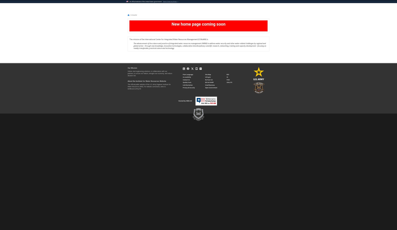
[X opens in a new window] (192, 69)
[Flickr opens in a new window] (201, 69)
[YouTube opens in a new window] (197, 69)
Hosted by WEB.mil (185, 101)
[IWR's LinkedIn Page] (184, 69)
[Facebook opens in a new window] (188, 69)
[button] (171, 2)
